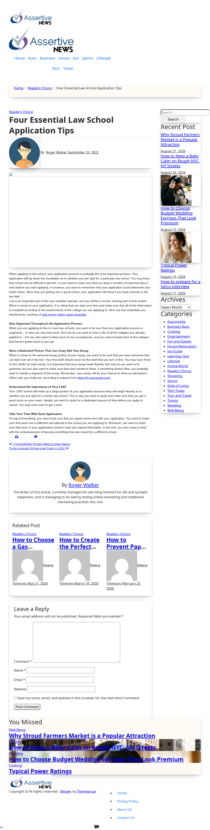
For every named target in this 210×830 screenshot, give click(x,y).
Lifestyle (103, 58)
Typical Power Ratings (174, 267)
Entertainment (178, 336)
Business (47, 58)
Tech (56, 68)
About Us (124, 809)
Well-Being (175, 410)
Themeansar (86, 791)
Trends (172, 400)
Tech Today (176, 390)
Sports (87, 58)
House (64, 58)
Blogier (66, 791)
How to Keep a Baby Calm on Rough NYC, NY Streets (180, 161)
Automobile (176, 321)
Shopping (174, 376)
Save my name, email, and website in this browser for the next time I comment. (78, 698)
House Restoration (181, 346)
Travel (68, 68)
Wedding (174, 405)
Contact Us (125, 817)
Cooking (173, 331)
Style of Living (178, 385)
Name (20, 670)
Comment (23, 661)
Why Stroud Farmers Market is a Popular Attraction (180, 139)
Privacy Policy (127, 801)
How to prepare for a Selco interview (180, 284)
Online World (177, 366)
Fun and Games (179, 341)
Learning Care (178, 356)
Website (20, 689)
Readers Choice (21, 112)
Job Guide (174, 351)
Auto (32, 58)
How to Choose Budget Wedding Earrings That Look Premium (178, 215)
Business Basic (178, 326)
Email (19, 679)
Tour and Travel (179, 395)
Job (76, 58)
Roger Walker (57, 152)
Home (19, 58)
